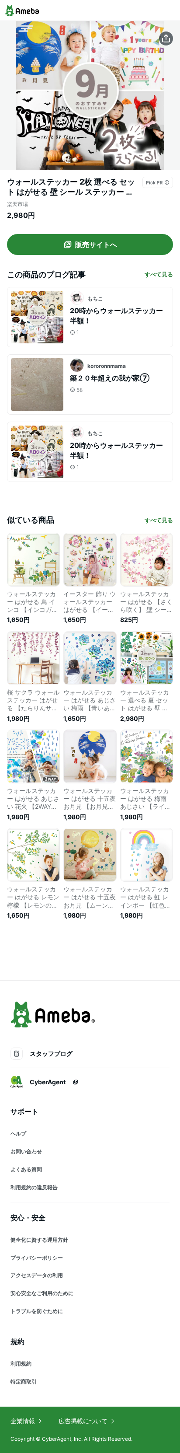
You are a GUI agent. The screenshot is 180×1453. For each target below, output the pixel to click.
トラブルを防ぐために (36, 1311)
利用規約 (20, 1363)
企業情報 (22, 1421)
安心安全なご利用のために (41, 1293)
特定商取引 (23, 1381)
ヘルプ (18, 1133)
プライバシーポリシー (36, 1257)
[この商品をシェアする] (166, 38)
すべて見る (159, 274)
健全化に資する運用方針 (39, 1239)
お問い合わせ (26, 1151)
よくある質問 (26, 1169)
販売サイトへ (96, 244)
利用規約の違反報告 (34, 1187)
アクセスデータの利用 (36, 1275)
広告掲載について (83, 1421)
